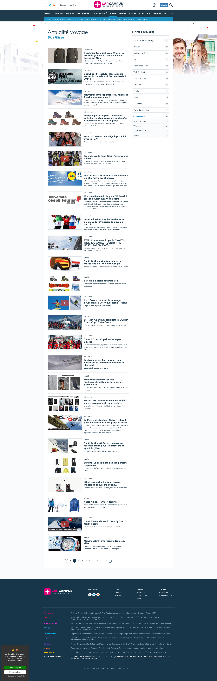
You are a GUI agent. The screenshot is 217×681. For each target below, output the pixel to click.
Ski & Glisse (131, 627)
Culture (122, 13)
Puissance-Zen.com (141, 656)
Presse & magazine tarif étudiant (84, 644)
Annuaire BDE (123, 652)
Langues (133, 613)
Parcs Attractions (84, 19)
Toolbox (109, 613)
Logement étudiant (88, 638)
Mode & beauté (100, 13)
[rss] (54, 5)
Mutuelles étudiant (155, 648)
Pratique (145, 19)
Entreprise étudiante (108, 652)
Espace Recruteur (78, 619)
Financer (160, 638)
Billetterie (167, 644)
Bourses (114, 648)
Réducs (167, 633)
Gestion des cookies (125, 668)
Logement (70, 13)
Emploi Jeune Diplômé (107, 617)
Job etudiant (82, 617)
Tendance (63, 19)
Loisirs (95, 633)
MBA (154, 613)
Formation (58, 13)
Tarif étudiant (84, 13)
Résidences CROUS (141, 638)
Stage (73, 617)
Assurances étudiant (138, 648)
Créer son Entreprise (144, 617)
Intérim (120, 617)
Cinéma (136, 644)
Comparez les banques (80, 648)
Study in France (165, 595)
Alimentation (144, 633)
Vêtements (150, 126)
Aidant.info (75, 658)
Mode (135, 633)
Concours (116, 644)
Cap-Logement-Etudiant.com (120, 656)
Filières (74, 613)
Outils (156, 617)
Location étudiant (125, 638)
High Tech (168, 13)
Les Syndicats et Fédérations (142, 652)
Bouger (105, 19)
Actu (149, 13)
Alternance (92, 617)
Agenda (157, 13)
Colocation (75, 638)
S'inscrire (164, 5)
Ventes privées (105, 623)
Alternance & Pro (97, 613)
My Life (168, 623)
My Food (125, 623)
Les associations (91, 652)
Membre (156, 5)
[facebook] (45, 5)
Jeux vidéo (144, 644)
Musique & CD (105, 644)
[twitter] (50, 5)
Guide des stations (150, 121)
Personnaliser (15, 672)
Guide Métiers (83, 613)
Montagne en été (96, 19)
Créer (73, 652)
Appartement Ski (150, 131)
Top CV (97, 619)
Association (49, 652)
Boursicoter (123, 648)
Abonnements (86, 633)
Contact (63, 5)
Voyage (113, 13)
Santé (95, 623)
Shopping (117, 623)
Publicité (162, 590)
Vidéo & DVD (126, 644)
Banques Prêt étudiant (100, 648)
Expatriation (129, 617)
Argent (132, 13)
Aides (153, 638)
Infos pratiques (150, 78)
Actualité (139, 19)
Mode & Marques (85, 623)
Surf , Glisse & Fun (150, 53)
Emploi (47, 13)
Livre (152, 644)
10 (106, 560)
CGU (117, 590)
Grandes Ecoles (144, 613)
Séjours (119, 19)
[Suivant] (110, 561)
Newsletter (73, 5)
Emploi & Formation (138, 623)
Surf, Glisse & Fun (72, 19)
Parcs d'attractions (150, 110)
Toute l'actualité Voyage (150, 40)
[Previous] (66, 561)
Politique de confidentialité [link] (15, 676)
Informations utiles (78, 640)
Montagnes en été (150, 66)
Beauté (74, 623)
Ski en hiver (55, 19)
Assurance (110, 633)
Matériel (150, 135)
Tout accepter (15, 667)
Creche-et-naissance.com (92, 658)
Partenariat (164, 592)
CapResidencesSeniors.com (95, 656)
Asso (141, 13)
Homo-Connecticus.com (160, 656)
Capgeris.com (76, 656)
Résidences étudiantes (107, 638)
